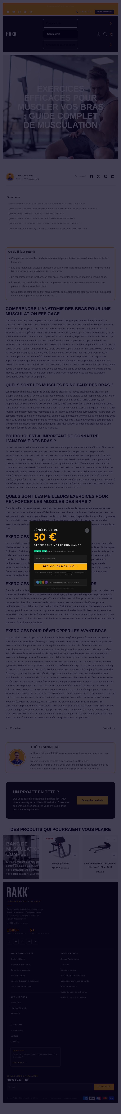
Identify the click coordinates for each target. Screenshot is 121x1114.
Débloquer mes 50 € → (60, 566)
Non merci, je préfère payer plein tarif (60, 588)
